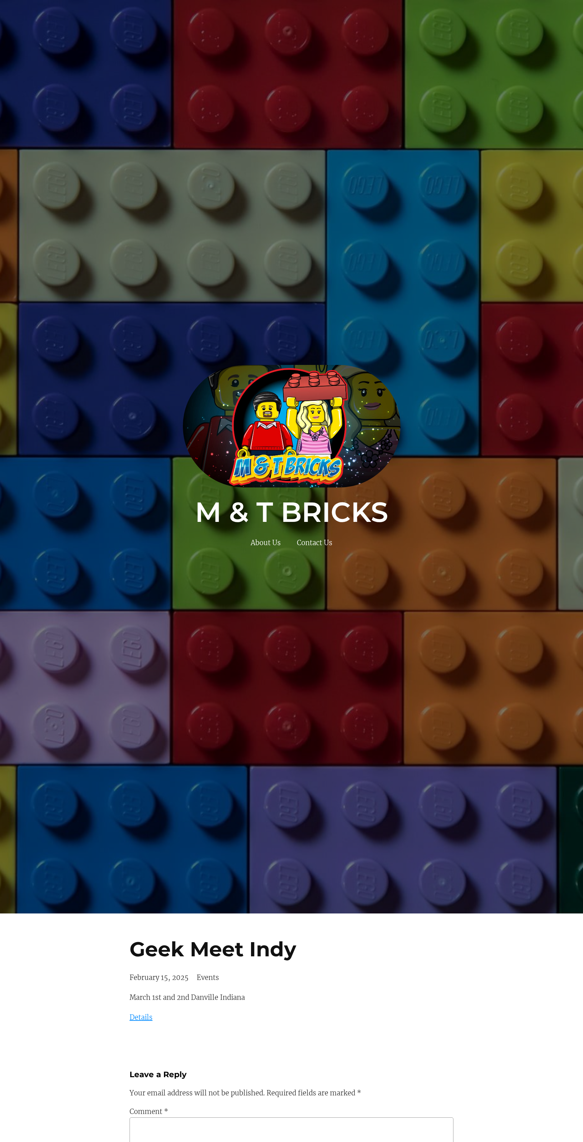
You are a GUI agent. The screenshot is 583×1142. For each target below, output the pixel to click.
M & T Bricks (291, 512)
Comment (149, 1111)
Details (141, 1017)
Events (208, 977)
